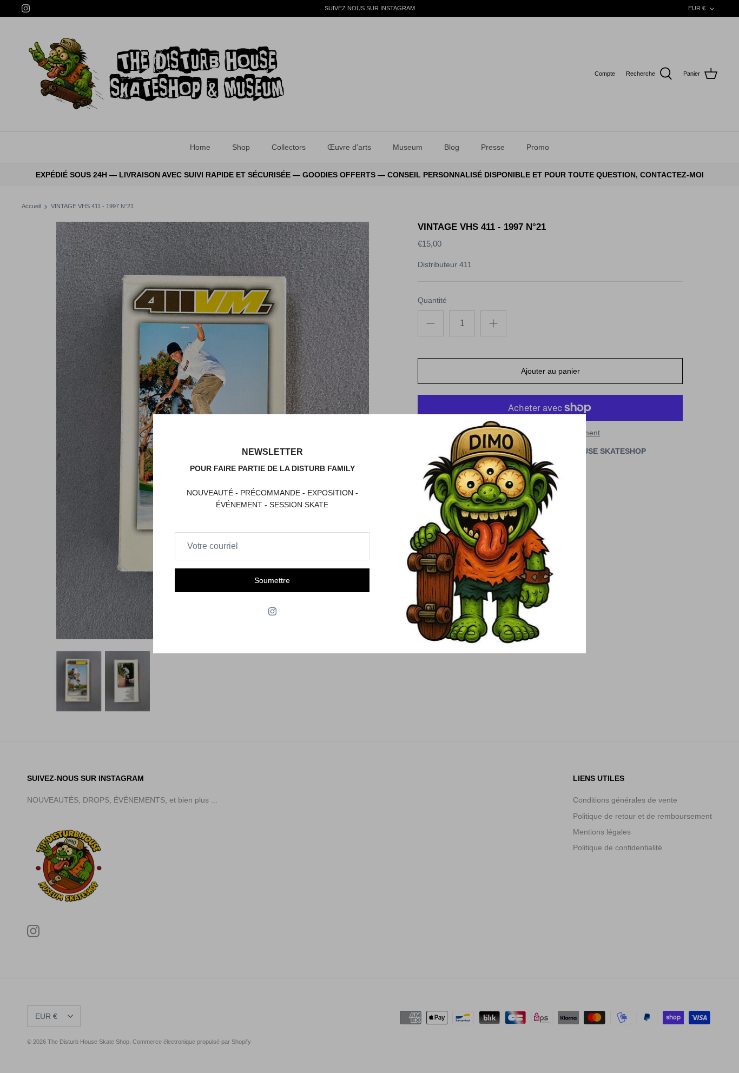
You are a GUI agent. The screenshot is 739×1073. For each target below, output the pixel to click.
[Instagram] (272, 611)
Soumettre (272, 580)
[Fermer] (572, 428)
